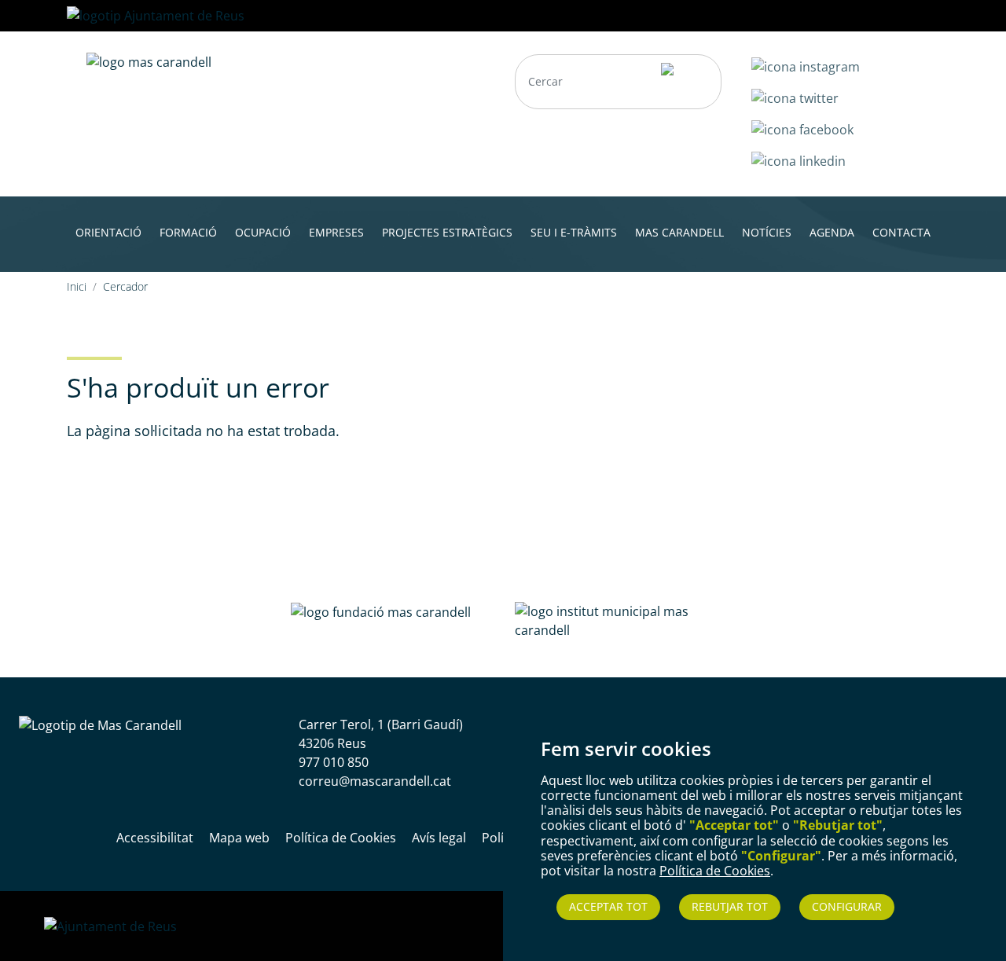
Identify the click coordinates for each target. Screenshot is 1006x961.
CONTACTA (901, 232)
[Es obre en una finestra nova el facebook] (802, 128)
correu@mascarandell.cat (375, 781)
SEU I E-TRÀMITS (574, 232)
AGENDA (832, 232)
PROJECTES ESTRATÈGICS (447, 232)
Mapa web (239, 837)
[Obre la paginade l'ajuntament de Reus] (110, 925)
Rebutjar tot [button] (730, 906)
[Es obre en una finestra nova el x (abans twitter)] (795, 96)
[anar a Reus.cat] (155, 14)
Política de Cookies (714, 870)
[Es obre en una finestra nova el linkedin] (798, 159)
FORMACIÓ (188, 232)
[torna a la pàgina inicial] (148, 60)
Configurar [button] (847, 906)
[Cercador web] (684, 81)
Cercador (125, 286)
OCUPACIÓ (263, 232)
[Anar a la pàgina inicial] (100, 724)
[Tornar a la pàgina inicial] (381, 611)
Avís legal (439, 837)
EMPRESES (336, 232)
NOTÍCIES (766, 232)
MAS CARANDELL (679, 232)
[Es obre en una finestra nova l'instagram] (805, 65)
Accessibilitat (154, 837)
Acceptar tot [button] (608, 906)
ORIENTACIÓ (108, 232)
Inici (76, 286)
